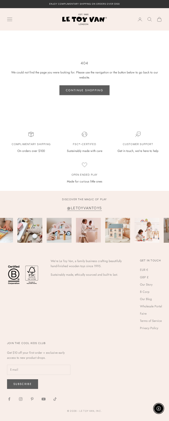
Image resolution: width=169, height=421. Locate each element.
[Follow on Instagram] (20, 399)
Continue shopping (84, 90)
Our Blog (146, 299)
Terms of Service (151, 321)
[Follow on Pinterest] (32, 399)
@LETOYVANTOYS (84, 208)
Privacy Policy (149, 328)
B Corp (144, 292)
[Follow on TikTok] (55, 399)
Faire (143, 313)
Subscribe (22, 384)
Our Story (146, 284)
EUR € (144, 270)
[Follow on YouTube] (43, 399)
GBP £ (144, 277)
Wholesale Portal (151, 306)
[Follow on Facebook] (9, 399)
